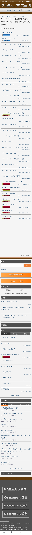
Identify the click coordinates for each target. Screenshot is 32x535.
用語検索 (8, 10)
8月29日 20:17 (27, 362)
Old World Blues (6, 35)
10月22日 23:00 (26, 351)
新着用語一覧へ (16, 395)
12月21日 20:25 (26, 345)
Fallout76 (4, 1)
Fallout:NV (20, 1)
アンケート (17, 10)
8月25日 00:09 (26, 385)
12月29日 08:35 (26, 339)
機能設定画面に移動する (16, 275)
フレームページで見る (16, 281)
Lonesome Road (6, 115)
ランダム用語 (26, 10)
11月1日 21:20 (27, 368)
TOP (2, 10)
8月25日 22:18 (27, 374)
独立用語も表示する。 (9, 28)
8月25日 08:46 (26, 380)
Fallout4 (12, 1)
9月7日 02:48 (26, 357)
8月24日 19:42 (25, 391)
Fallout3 (28, 1)
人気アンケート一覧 (16, 468)
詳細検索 (3, 269)
